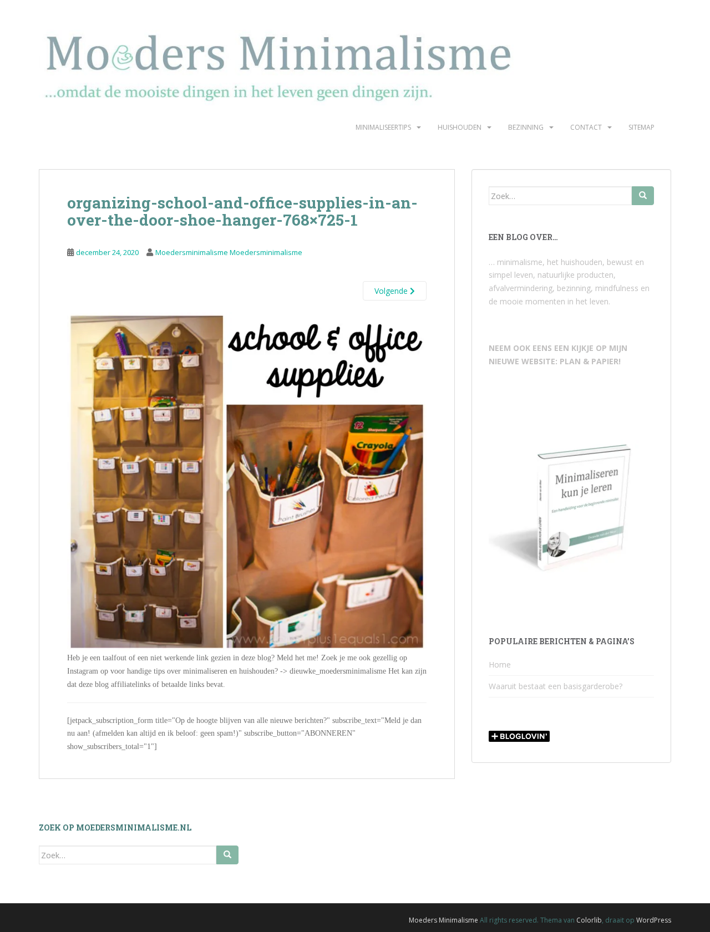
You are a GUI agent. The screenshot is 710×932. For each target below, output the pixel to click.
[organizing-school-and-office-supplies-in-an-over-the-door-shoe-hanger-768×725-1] (247, 481)
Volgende (392, 291)
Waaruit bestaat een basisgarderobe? (555, 686)
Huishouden (459, 127)
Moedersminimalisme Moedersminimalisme (228, 252)
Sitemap (641, 127)
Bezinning (526, 127)
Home (500, 664)
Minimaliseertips (383, 127)
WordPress (653, 920)
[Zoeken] (643, 195)
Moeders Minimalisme (443, 920)
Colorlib (589, 920)
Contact (586, 127)
